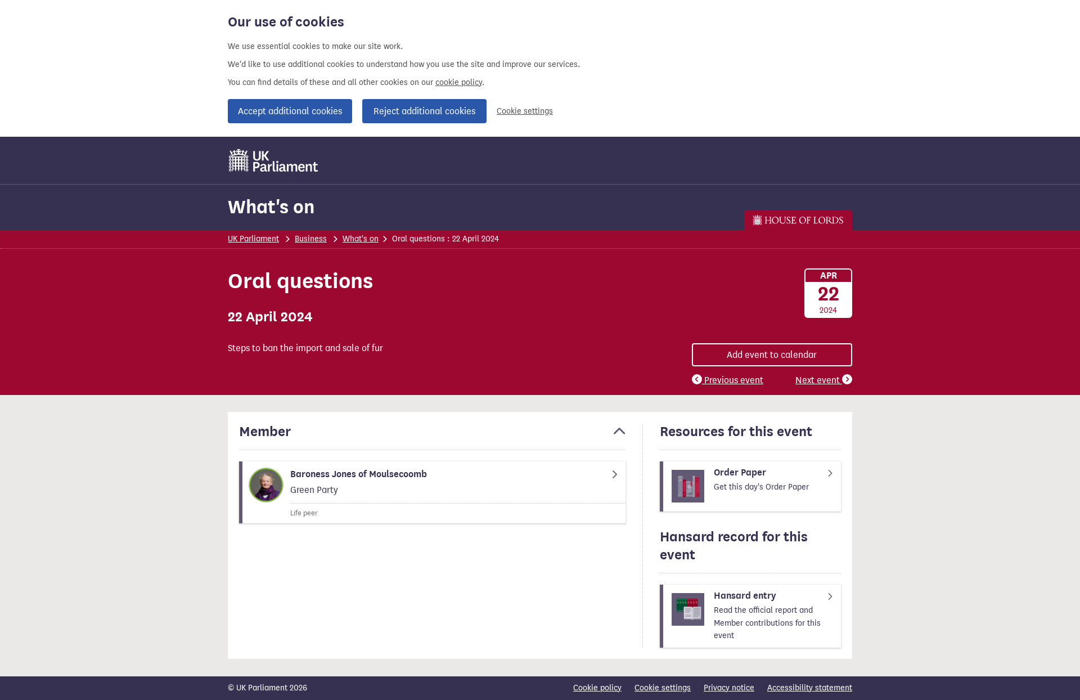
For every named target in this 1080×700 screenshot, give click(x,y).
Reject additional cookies (424, 111)
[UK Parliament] (274, 160)
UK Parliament (253, 239)
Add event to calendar (772, 354)
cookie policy (458, 82)
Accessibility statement (809, 688)
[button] (432, 436)
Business (311, 239)
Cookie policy (597, 688)
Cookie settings (525, 111)
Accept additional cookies (290, 111)
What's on (271, 206)
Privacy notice (729, 688)
